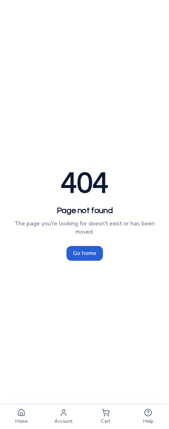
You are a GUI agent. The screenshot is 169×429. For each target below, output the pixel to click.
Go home (84, 253)
